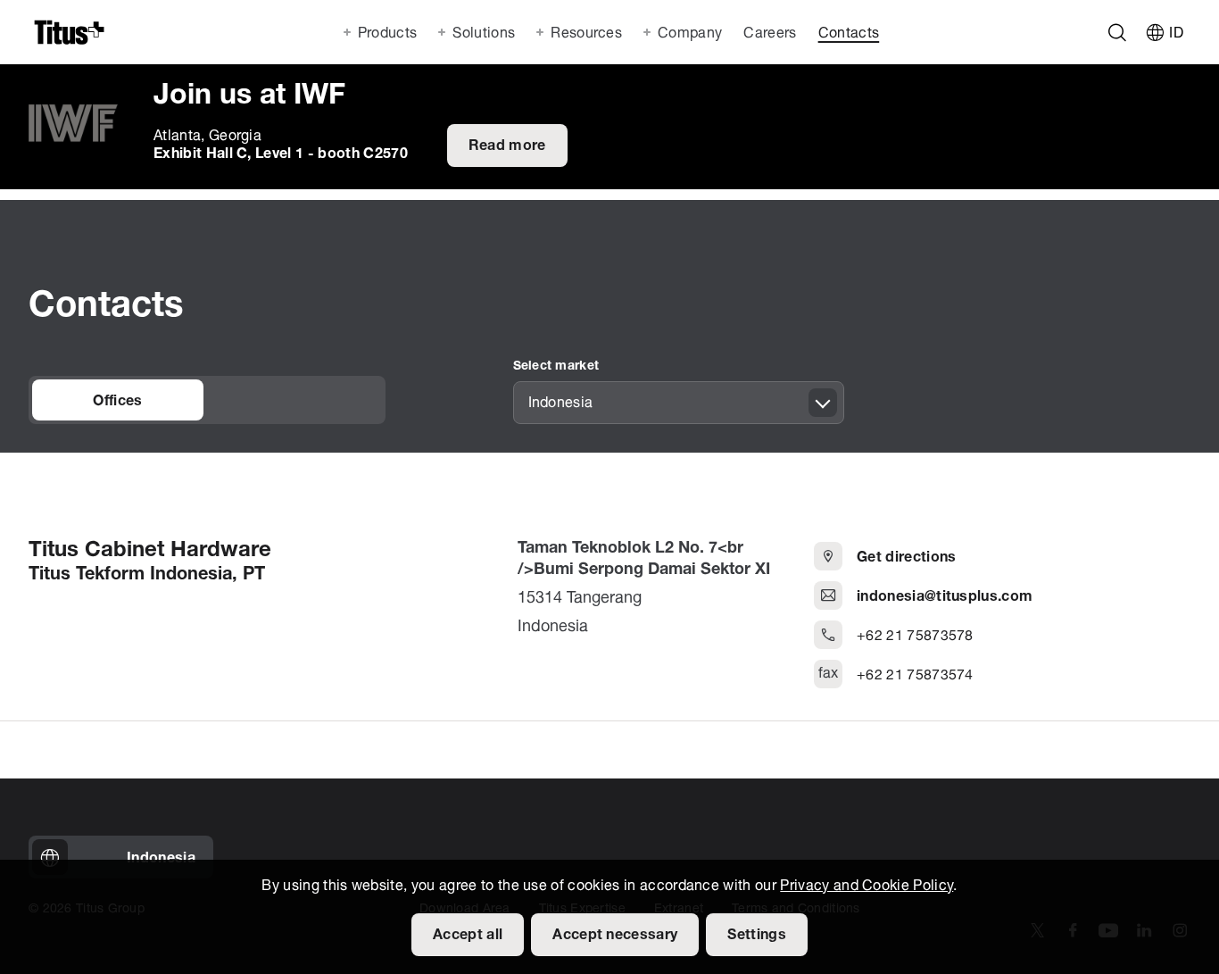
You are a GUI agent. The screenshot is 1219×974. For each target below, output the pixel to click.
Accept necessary (614, 935)
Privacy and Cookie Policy (866, 886)
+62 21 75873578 (915, 636)
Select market (556, 366)
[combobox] (679, 402)
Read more (507, 146)
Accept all (467, 935)
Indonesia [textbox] (560, 403)
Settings (756, 935)
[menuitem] (768, 32)
